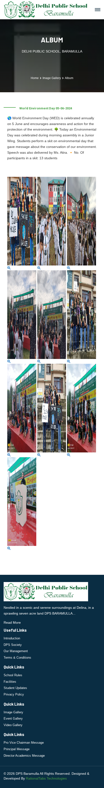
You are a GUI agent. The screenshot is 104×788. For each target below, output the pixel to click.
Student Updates (15, 688)
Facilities (10, 681)
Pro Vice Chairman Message (24, 742)
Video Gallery (13, 725)
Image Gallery (13, 712)
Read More (12, 622)
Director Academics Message (24, 755)
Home (35, 78)
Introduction (12, 638)
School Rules (13, 675)
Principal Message (17, 749)
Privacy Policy (14, 694)
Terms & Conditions (17, 657)
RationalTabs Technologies (46, 778)
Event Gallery (13, 718)
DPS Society (13, 645)
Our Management (16, 651)
